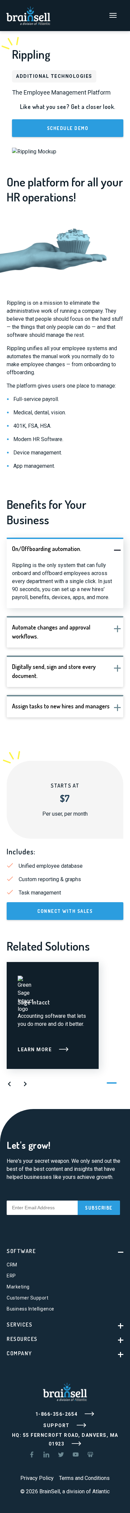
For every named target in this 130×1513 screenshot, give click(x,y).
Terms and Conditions (84, 1478)
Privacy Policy (37, 1478)
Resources (22, 1339)
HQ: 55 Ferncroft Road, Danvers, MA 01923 (65, 1439)
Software (21, 1251)
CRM (12, 1264)
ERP (11, 1275)
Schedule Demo (68, 128)
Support (57, 1425)
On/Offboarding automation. (46, 548)
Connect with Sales (65, 911)
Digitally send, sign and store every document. (54, 671)
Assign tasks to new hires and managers (61, 706)
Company (19, 1353)
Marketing (18, 1286)
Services (19, 1324)
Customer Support (27, 1297)
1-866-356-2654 (57, 1414)
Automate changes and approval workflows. (51, 632)
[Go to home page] (28, 15)
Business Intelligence (30, 1309)
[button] (9, 1085)
